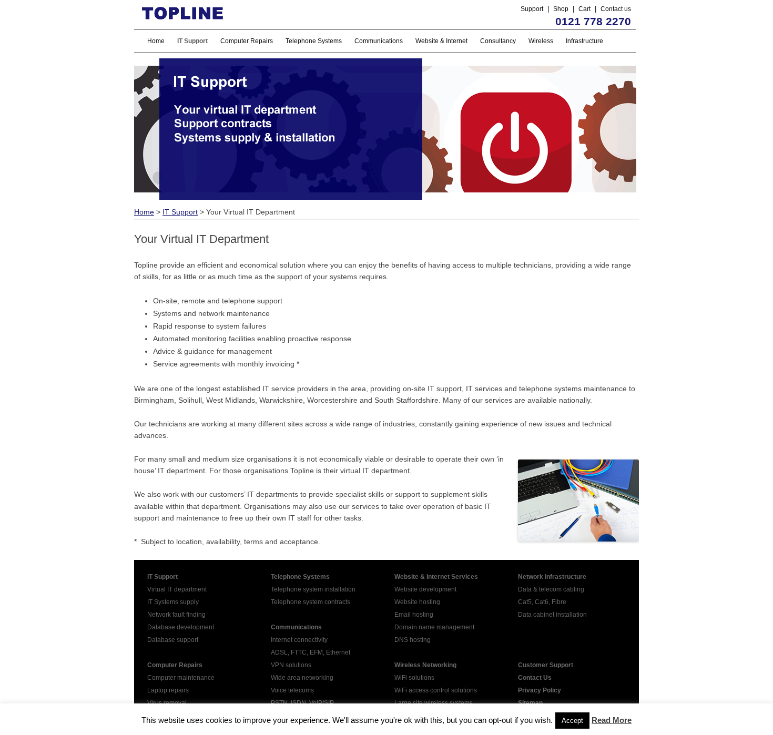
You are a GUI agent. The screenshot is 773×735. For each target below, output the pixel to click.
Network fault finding (176, 614)
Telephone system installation (313, 589)
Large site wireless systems (433, 703)
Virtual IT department (177, 589)
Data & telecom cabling (551, 589)
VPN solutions (291, 665)
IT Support (192, 41)
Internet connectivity (299, 640)
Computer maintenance (181, 677)
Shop (560, 9)
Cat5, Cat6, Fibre (542, 602)
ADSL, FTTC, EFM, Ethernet (310, 652)
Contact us (616, 9)
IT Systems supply (173, 602)
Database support (172, 640)
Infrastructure (584, 41)
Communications (378, 41)
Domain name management (434, 627)
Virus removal (167, 703)
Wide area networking (302, 677)
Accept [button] (572, 720)
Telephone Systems (314, 41)
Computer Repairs (246, 41)
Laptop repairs (168, 690)
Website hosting (417, 602)
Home (156, 41)
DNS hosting (412, 640)
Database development (180, 627)
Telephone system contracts (310, 602)
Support (532, 9)
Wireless (540, 41)
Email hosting (413, 614)
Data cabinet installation (552, 614)
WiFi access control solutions (435, 690)
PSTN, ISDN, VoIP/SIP (302, 703)
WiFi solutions (414, 677)
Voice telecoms (292, 690)
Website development (425, 589)
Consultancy (498, 41)
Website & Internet (441, 41)
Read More (612, 720)
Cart (584, 9)
